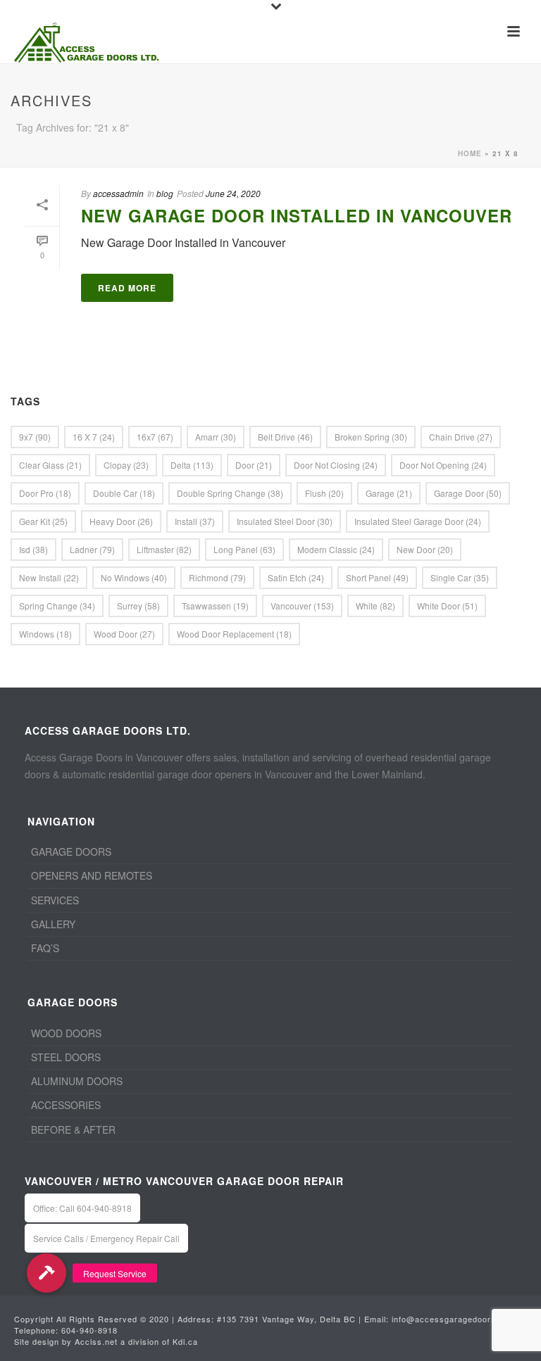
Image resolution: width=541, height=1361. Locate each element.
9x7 (35, 437)
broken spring (371, 437)
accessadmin (118, 193)
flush (324, 493)
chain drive (460, 437)
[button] (46, 1273)
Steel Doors (66, 1057)
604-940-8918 (89, 1330)
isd (33, 549)
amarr (215, 437)
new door (425, 549)
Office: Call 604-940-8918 (82, 1208)
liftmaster (164, 549)
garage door (468, 493)
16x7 (155, 437)
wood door (124, 634)
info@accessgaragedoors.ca (450, 1318)
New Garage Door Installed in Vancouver (296, 215)
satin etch (296, 577)
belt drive (285, 437)
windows (45, 634)
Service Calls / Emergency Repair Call (106, 1238)
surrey (138, 606)
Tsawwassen (215, 606)
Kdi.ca (185, 1341)
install (195, 521)
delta (191, 465)
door (253, 465)
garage (389, 493)
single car (459, 577)
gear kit (43, 521)
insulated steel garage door (417, 521)
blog (164, 193)
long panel (244, 549)
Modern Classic (336, 549)
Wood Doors (66, 1033)
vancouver (302, 606)
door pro (45, 493)
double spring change (230, 493)
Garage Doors (71, 851)
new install (49, 577)
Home (470, 153)
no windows (134, 577)
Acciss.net (96, 1341)
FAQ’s (45, 948)
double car (124, 493)
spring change (57, 606)
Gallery (53, 924)
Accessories (66, 1105)
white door (447, 606)
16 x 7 (94, 437)
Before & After (73, 1129)
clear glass (50, 465)
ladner (92, 549)
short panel (377, 577)
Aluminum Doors (77, 1081)
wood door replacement (234, 634)
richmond (217, 577)
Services (55, 900)
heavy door (121, 521)
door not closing (336, 465)
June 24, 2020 (233, 193)
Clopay (126, 465)
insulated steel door (284, 521)
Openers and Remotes (91, 875)
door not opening (443, 465)
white (375, 606)
